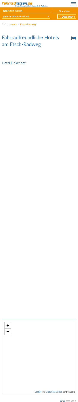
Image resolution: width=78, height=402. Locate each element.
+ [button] (7, 325)
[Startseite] (4, 24)
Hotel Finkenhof (14, 63)
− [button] (7, 331)
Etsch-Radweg (28, 24)
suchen (66, 11)
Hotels (13, 24)
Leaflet (38, 392)
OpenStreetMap (54, 392)
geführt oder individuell (16, 16)
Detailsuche (68, 17)
